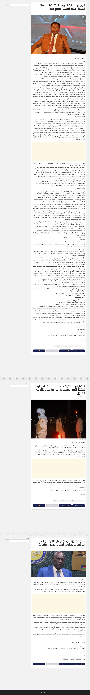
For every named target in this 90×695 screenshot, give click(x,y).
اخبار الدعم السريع (79, 346)
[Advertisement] (58, 151)
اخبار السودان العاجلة (64, 346)
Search (27, 3)
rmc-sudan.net (43, 692)
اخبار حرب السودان (57, 346)
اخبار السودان (72, 346)
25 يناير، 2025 (82, 12)
